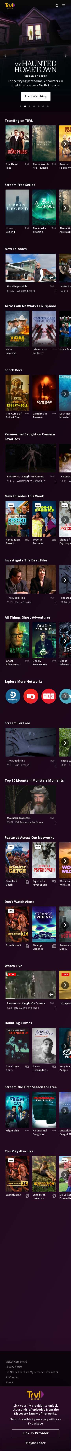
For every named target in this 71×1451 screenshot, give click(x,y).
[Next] (65, 56)
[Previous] (5, 56)
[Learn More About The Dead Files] (55, 602)
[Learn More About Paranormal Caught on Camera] (55, 481)
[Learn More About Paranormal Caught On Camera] (55, 1008)
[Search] (55, 6)
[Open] (63, 6)
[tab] (20, 106)
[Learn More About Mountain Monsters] (55, 822)
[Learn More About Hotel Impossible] (55, 291)
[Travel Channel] (10, 6)
